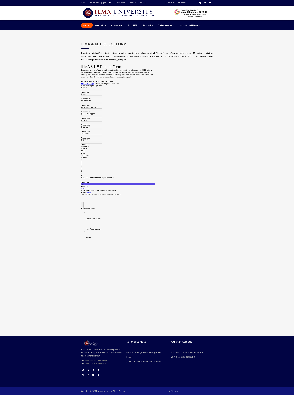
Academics (100, 25)
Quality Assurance (166, 25)
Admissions (116, 25)
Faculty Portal (94, 2)
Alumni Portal (120, 2)
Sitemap (174, 391)
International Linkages (190, 25)
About (86, 25)
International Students (176, 2)
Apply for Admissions (155, 2)
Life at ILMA (132, 25)
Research (147, 25)
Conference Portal (136, 2)
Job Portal (107, 2)
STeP (83, 2)
